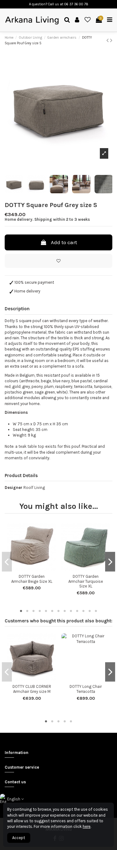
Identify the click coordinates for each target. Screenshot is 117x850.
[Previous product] (108, 40)
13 (96, 611)
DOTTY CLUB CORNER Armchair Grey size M (31, 689)
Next (110, 561)
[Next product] (111, 40)
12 (90, 611)
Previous (7, 561)
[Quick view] (36, 569)
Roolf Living (34, 487)
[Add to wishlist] (58, 261)
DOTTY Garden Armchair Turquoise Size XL (85, 581)
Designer (13, 487)
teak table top (31, 446)
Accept (18, 837)
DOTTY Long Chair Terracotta (86, 689)
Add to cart (64, 242)
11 (83, 611)
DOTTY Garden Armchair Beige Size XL (31, 579)
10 (77, 611)
